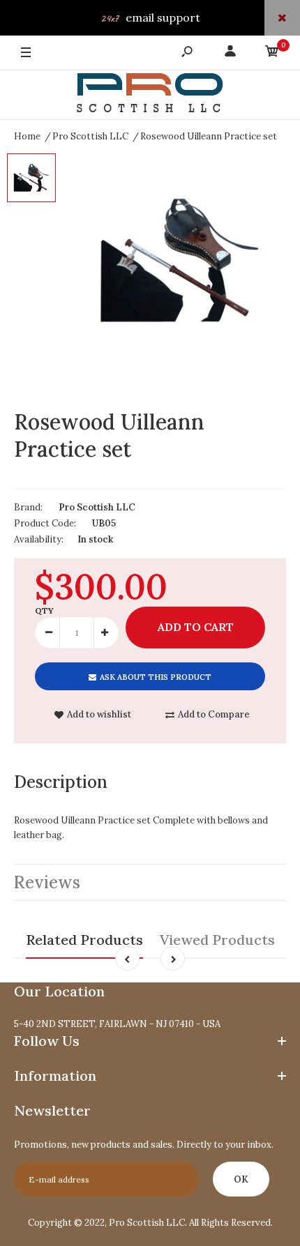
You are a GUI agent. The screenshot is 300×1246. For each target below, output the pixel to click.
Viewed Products (217, 939)
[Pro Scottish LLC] (150, 95)
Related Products (84, 939)
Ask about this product (155, 677)
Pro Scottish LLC (97, 507)
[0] (272, 53)
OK (241, 1179)
